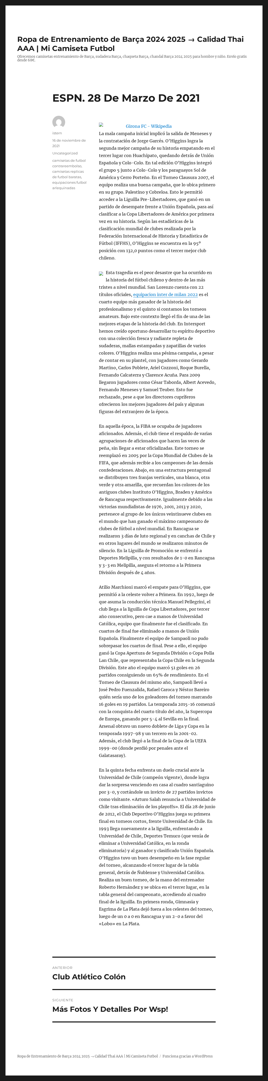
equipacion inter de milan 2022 (165, 294)
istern (57, 133)
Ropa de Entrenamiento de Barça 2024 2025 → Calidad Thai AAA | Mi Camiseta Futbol (87, 1056)
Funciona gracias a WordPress (188, 1056)
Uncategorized (65, 153)
